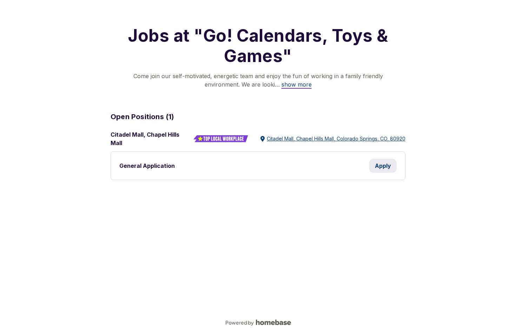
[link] (297, 84)
